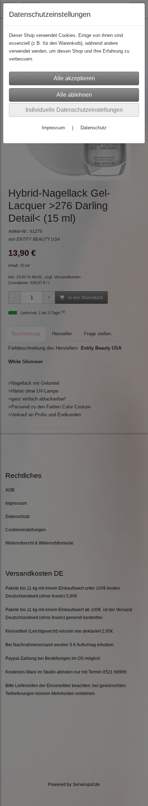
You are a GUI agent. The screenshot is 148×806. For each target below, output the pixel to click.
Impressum (53, 127)
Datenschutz (93, 127)
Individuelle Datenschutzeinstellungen (74, 110)
